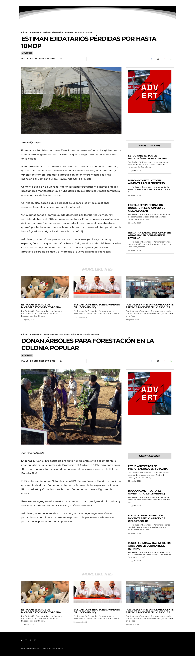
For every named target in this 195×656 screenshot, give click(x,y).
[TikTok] (30, 2)
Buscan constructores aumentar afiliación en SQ (146, 182)
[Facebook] (21, 2)
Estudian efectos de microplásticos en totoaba (148, 157)
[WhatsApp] (171, 59)
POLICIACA (133, 230)
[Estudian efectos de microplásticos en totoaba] (45, 287)
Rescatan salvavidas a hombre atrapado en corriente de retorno (149, 235)
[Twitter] (34, 2)
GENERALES (35, 32)
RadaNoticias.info (73, 59)
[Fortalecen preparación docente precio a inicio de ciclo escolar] (150, 287)
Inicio (24, 32)
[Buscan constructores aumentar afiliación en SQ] (97, 287)
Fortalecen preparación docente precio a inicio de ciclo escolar (146, 208)
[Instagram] (26, 2)
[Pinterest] (164, 59)
